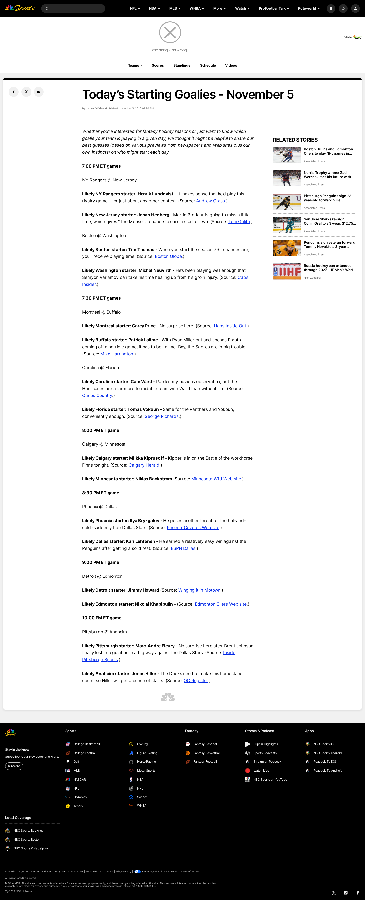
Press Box (91, 871)
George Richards (162, 416)
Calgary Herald (144, 465)
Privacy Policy (123, 871)
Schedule (208, 65)
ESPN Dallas (183, 548)
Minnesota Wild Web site (216, 478)
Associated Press (314, 161)
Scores (158, 65)
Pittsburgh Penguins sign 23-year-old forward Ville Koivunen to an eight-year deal (329, 198)
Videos (231, 65)
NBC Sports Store (72, 871)
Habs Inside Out (230, 325)
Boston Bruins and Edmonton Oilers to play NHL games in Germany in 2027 (328, 151)
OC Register (196, 680)
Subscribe (14, 766)
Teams (133, 65)
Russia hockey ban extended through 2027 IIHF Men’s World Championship (329, 267)
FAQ (57, 871)
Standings (181, 65)
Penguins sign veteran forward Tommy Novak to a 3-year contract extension (329, 244)
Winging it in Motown (199, 590)
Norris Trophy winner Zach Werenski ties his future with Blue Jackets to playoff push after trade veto (327, 174)
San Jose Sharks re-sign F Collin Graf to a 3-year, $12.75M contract (330, 221)
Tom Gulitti (239, 221)
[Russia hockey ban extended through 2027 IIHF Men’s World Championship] (287, 271)
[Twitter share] (26, 92)
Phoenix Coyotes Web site (193, 527)
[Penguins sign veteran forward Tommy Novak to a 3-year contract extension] (287, 248)
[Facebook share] (14, 92)
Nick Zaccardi (312, 277)
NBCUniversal (28, 878)
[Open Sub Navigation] (139, 8)
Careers (23, 871)
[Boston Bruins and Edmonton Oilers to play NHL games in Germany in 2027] (287, 155)
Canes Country (97, 395)
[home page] (20, 8)
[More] (331, 8)
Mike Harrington (116, 353)
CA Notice (172, 871)
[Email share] (39, 92)
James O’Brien (95, 108)
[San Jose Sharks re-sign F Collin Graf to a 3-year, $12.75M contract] (287, 225)
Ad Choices (106, 871)
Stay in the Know (17, 749)
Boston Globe (168, 256)
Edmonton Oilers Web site (221, 604)
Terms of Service (190, 871)
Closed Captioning (41, 871)
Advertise (10, 871)
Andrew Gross (210, 200)
